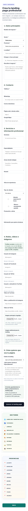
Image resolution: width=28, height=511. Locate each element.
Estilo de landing (8, 356)
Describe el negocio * (10, 63)
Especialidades (8, 148)
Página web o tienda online (11, 111)
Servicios (6, 134)
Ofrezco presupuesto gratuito (17, 206)
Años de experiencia (10, 182)
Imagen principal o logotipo (13, 315)
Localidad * (7, 50)
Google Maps (7, 117)
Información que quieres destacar (13, 222)
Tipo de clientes (8, 190)
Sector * (6, 37)
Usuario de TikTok (9, 274)
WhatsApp (7, 96)
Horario (6, 171)
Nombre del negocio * (10, 29)
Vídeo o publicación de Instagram (13, 300)
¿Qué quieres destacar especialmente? (10, 363)
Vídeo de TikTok (8, 307)
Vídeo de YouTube (9, 293)
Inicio (14, 505)
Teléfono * (7, 89)
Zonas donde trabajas (10, 160)
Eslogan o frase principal (11, 57)
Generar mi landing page (14, 404)
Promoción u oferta (9, 211)
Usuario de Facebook (10, 264)
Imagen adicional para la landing (12, 331)
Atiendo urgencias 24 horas (17, 199)
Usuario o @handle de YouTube (13, 284)
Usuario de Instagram (10, 253)
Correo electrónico (9, 103)
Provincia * (7, 43)
